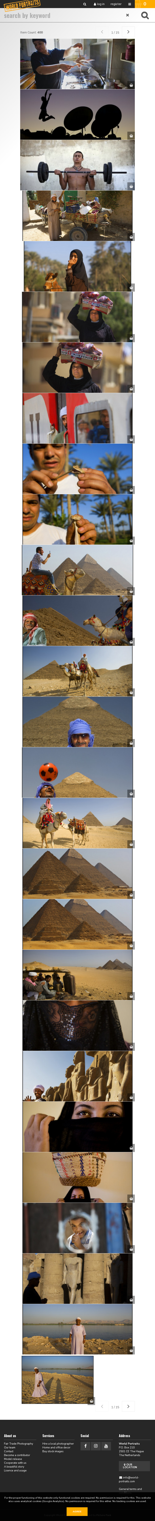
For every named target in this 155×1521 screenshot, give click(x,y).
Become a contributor (17, 1455)
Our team (9, 1447)
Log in (101, 4)
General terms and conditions (130, 1491)
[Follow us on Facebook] (85, 1446)
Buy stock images (53, 1451)
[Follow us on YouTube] (106, 1446)
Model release (13, 1459)
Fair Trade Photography (18, 1444)
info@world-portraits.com (129, 1479)
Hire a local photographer (58, 1444)
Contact (8, 1451)
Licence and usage (15, 1470)
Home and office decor (56, 1447)
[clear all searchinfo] (127, 15)
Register (116, 4)
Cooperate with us (15, 1463)
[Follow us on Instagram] (96, 1446)
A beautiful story (14, 1467)
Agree (77, 1511)
